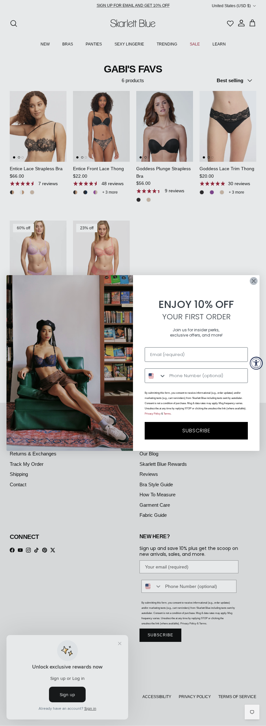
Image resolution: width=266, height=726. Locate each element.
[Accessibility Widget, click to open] (256, 363)
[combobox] (155, 376)
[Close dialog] (253, 281)
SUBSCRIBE (196, 430)
